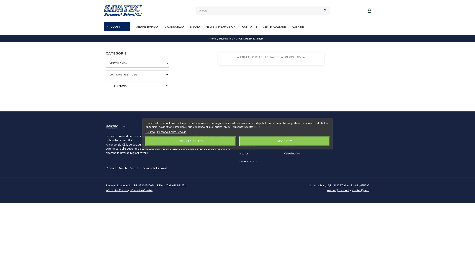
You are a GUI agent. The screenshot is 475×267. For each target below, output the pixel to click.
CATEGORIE (116, 53)
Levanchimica (248, 161)
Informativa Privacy (117, 190)
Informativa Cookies (141, 190)
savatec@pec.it (360, 190)
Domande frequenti (155, 168)
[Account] (369, 11)
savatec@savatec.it (338, 190)
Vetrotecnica (292, 153)
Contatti (135, 168)
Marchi (123, 168)
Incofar (243, 153)
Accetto (284, 141)
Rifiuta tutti (190, 141)
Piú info (150, 132)
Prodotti (111, 168)
